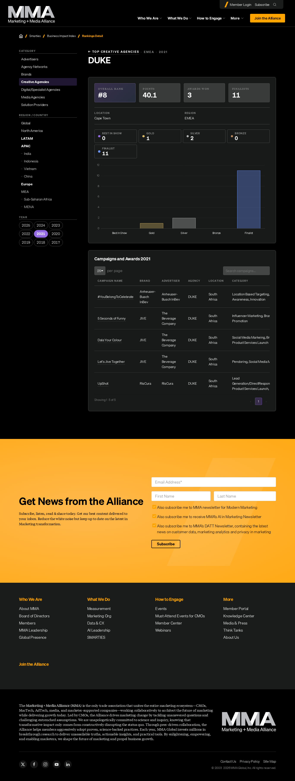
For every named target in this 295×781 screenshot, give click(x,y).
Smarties (35, 36)
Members (27, 623)
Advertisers (29, 59)
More (239, 19)
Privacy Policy (250, 761)
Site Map (269, 761)
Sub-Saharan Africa (38, 199)
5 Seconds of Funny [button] (112, 318)
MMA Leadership (33, 630)
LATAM (27, 138)
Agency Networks (34, 66)
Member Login (240, 4)
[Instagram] (45, 764)
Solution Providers (34, 104)
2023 (56, 225)
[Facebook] (34, 764)
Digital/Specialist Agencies (40, 89)
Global (25, 123)
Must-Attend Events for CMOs (180, 616)
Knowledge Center (238, 616)
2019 (26, 242)
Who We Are (148, 18)
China (28, 176)
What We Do (178, 18)
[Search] (275, 4)
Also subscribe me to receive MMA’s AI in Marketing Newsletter (209, 517)
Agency (194, 281)
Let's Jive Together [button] (111, 361)
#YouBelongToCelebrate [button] (115, 296)
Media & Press (235, 623)
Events (161, 608)
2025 (26, 225)
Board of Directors (34, 616)
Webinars (163, 630)
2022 (26, 234)
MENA (29, 207)
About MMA (29, 608)
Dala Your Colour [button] (110, 340)
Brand (145, 281)
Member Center (168, 623)
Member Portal (235, 608)
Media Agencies (33, 97)
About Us (231, 637)
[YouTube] (56, 764)
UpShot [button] (103, 383)
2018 (41, 242)
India (27, 153)
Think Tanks (233, 630)
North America (32, 130)
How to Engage (209, 18)
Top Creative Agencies (113, 52)
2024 (41, 225)
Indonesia (31, 161)
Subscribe (262, 4)
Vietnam (30, 168)
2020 (56, 234)
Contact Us (228, 761)
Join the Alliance (267, 18)
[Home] (21, 36)
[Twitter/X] (23, 764)
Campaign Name (110, 281)
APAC (25, 146)
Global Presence (32, 637)
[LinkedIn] (68, 764)
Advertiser (171, 281)
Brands (26, 74)
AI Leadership (98, 630)
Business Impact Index (61, 36)
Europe (27, 184)
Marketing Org (99, 616)
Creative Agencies (35, 82)
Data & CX (95, 623)
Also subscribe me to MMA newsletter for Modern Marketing (207, 507)
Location (216, 281)
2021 (41, 234)
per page (114, 270)
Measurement (99, 608)
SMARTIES (96, 637)
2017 (56, 242)
